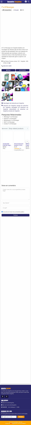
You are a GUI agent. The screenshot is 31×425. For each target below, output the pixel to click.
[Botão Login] (26, 1)
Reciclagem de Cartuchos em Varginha (13, 103)
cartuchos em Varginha (9, 105)
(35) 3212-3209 (7, 66)
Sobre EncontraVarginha (8, 402)
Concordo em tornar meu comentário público (13, 212)
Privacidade (15, 422)
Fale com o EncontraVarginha (9, 405)
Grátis (18, 407)
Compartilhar (7, 10)
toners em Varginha (14, 111)
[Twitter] (6, 396)
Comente (23, 70)
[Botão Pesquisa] (29, 2)
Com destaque (11, 407)
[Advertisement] (15, 30)
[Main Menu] (1, 1)
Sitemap (20, 422)
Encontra (14, 2)
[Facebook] (2, 396)
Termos (10, 422)
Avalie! (17, 10)
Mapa (9, 70)
